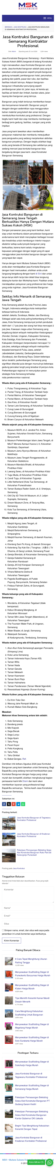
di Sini (39, 273)
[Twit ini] (9, 804)
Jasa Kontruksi (20, 27)
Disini (25, 781)
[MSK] (28, 5)
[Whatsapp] (23, 804)
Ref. (24, 758)
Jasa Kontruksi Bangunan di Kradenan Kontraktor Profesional (33, 835)
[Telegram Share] (18, 804)
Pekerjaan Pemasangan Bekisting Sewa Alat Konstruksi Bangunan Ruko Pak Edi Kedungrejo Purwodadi (34, 852)
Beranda (8, 27)
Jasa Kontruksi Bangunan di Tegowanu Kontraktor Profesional (34, 818)
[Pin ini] (14, 804)
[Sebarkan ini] (4, 804)
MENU (49, 18)
